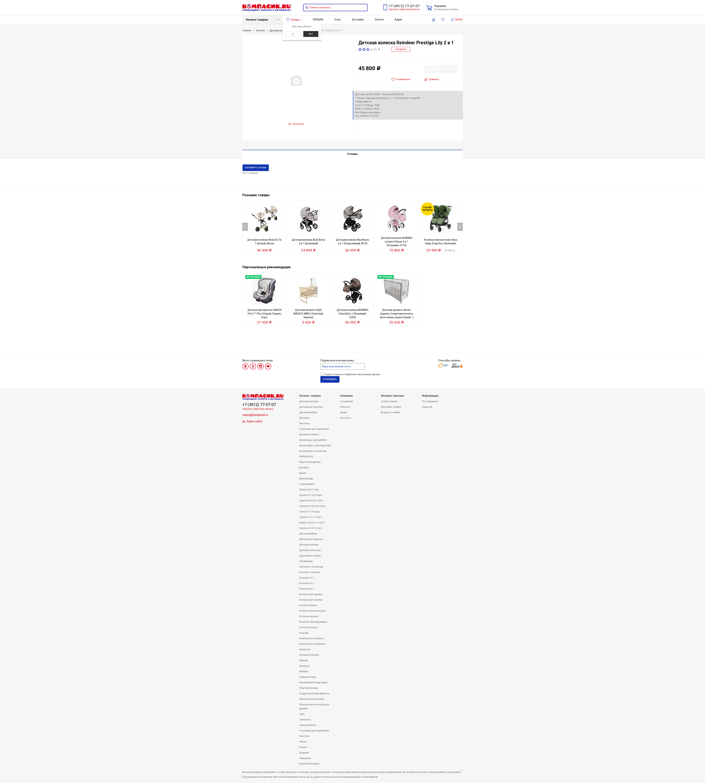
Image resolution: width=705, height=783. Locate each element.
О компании (346, 401)
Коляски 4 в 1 (306, 588)
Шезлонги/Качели (309, 763)
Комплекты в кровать (311, 638)
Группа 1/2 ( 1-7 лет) (310, 517)
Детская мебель (308, 412)
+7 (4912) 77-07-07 (404, 6)
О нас (337, 19)
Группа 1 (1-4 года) (309, 511)
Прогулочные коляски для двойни (314, 706)
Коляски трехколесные (312, 610)
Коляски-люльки (308, 616)
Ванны (302, 473)
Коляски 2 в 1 (306, 577)
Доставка (358, 19)
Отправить (330, 379)
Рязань (295, 19)
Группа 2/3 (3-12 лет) (310, 528)
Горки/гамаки (306, 484)
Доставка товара (391, 406)
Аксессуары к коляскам (312, 451)
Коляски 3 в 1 (306, 583)
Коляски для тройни (310, 599)
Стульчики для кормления (314, 429)
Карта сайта (254, 421)
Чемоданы (305, 758)
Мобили (303, 671)
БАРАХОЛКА (306, 456)
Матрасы (304, 417)
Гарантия (427, 406)
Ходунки (304, 752)
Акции (343, 412)
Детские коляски (309, 401)
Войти (459, 19)
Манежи (303, 660)
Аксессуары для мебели (313, 440)
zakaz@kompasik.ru (255, 415)
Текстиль (304, 423)
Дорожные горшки (310, 555)
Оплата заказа (389, 401)
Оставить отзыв (255, 167)
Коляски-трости (308, 627)
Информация (430, 395)
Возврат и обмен (390, 412)
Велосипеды (306, 478)
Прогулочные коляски (311, 699)
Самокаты (305, 719)
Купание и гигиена (309, 434)
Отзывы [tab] (352, 153)
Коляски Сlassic (308, 605)
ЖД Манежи (306, 561)
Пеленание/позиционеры (313, 682)
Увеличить (298, 124)
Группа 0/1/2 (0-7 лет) (311, 500)
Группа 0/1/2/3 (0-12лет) (312, 506)
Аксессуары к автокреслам (315, 445)
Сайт (302, 714)
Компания (346, 395)
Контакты (345, 417)
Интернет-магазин (392, 395)
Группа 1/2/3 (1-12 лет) (311, 522)
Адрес (398, 19)
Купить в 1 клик (441, 69)
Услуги (303, 741)
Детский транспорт (310, 550)
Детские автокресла (311, 406)
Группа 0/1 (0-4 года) (310, 495)
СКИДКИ (318, 19)
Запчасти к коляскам (311, 566)
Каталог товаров (257, 19)
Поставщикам (430, 401)
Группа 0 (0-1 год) (309, 489)
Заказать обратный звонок (404, 9)
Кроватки (304, 649)
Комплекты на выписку (312, 643)
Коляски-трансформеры (313, 621)
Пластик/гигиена (308, 688)
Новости (345, 406)
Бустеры (304, 467)
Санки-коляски (307, 725)
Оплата (379, 19)
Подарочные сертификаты (314, 693)
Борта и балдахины (310, 462)
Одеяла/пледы (307, 677)
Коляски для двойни (310, 594)
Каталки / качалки (309, 572)
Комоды (304, 632)
